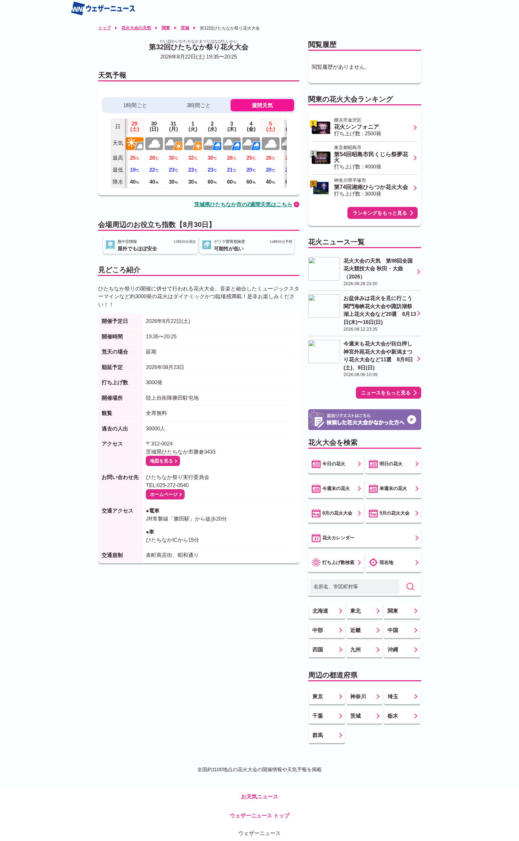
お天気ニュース (259, 796)
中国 (393, 630)
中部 (317, 630)
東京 (317, 696)
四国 (317, 649)
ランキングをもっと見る (380, 213)
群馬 (317, 735)
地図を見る (161, 461)
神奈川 (358, 696)
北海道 (320, 611)
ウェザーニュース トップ (260, 815)
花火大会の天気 (136, 27)
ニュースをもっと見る (386, 392)
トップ (104, 27)
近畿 (355, 630)
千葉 (317, 716)
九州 (355, 649)
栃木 (393, 716)
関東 (166, 27)
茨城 (185, 27)
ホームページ (164, 494)
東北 (355, 611)
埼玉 (393, 696)
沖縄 (393, 649)
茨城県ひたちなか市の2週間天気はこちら (243, 204)
